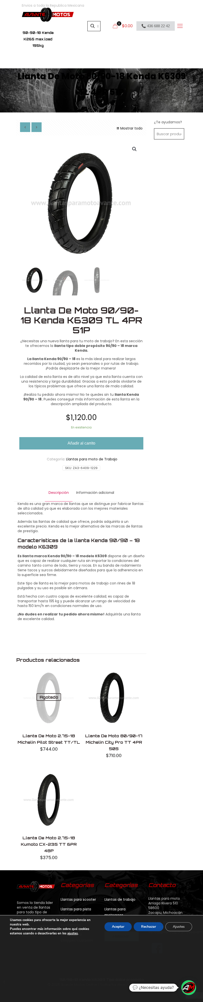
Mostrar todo (131, 128)
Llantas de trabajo (119, 899)
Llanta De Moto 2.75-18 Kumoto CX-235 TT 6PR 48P (49, 844)
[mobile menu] (180, 26)
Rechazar (148, 926)
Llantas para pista (76, 909)
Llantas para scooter (78, 899)
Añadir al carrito (81, 443)
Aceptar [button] (118, 926)
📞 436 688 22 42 (155, 26)
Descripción (59, 492)
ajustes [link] (72, 933)
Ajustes (179, 926)
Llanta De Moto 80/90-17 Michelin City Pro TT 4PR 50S (113, 742)
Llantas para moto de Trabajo (91, 459)
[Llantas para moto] (48, 14)
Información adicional (95, 492)
